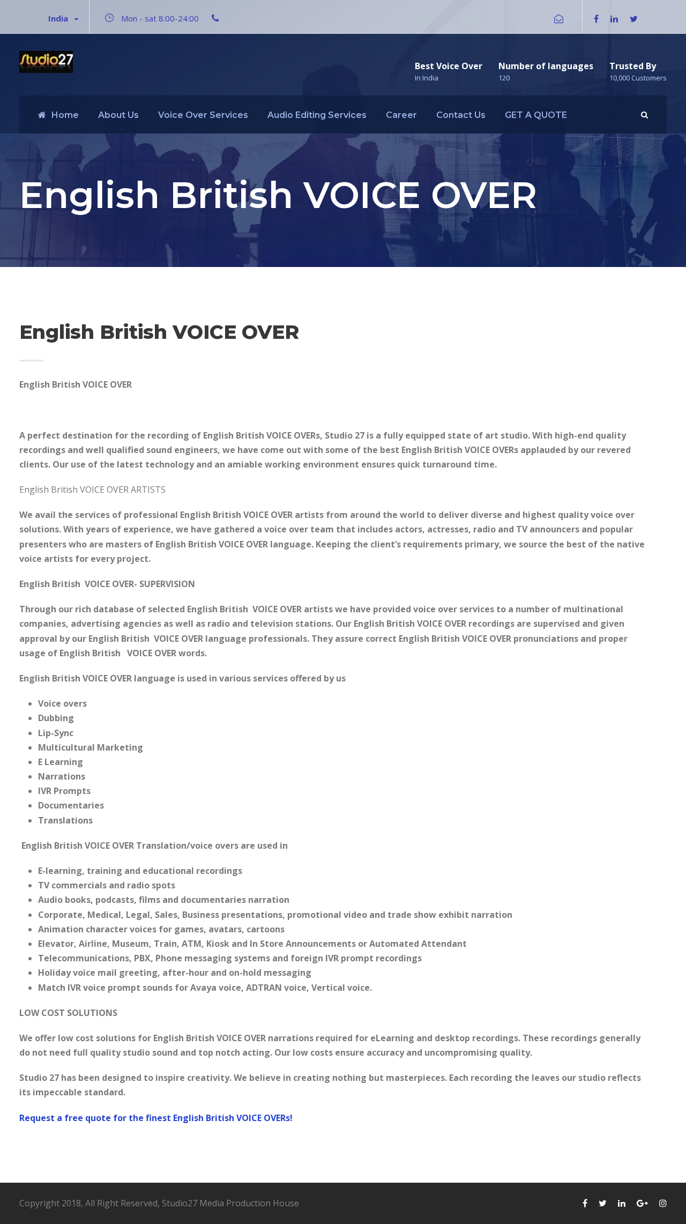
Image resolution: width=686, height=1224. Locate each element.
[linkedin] (614, 19)
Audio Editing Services (317, 115)
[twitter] (634, 19)
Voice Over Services (203, 115)
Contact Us (461, 115)
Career (401, 115)
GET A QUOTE (536, 115)
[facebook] (596, 19)
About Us (118, 115)
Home (65, 115)
